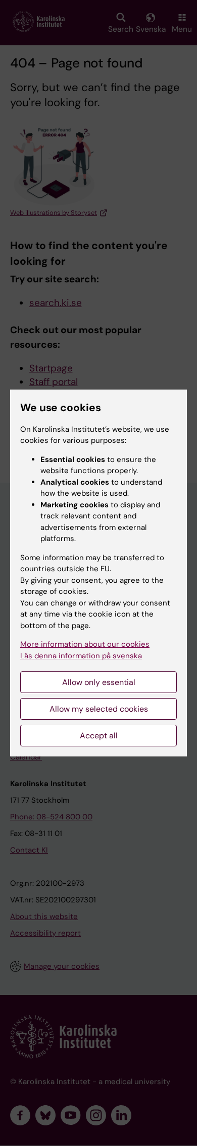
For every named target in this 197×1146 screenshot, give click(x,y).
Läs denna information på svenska (81, 656)
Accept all (99, 735)
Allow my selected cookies (99, 709)
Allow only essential (98, 682)
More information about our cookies (85, 644)
